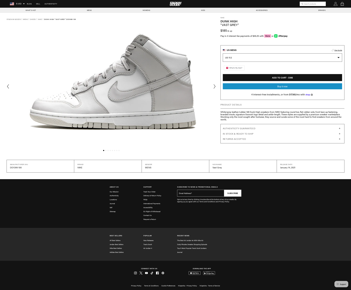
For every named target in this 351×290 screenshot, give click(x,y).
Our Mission (114, 191)
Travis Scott (147, 244)
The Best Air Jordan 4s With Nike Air (190, 240)
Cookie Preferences (168, 285)
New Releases (148, 240)
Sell (38, 3)
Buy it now (282, 86)
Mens (25, 19)
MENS (89, 10)
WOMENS (146, 10)
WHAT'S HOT (31, 10)
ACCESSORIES (262, 10)
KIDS (203, 10)
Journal (112, 203)
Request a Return (149, 219)
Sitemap (113, 211)
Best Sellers (116, 235)
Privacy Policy (136, 285)
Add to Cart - (282, 77)
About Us (114, 187)
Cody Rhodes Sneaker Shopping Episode (192, 244)
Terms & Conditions (151, 285)
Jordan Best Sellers (116, 244)
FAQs (145, 199)
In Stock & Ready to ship (238, 133)
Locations (113, 199)
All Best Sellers (115, 240)
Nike (40, 19)
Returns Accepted (234, 138)
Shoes (33, 19)
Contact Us (147, 215)
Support (147, 187)
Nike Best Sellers (116, 248)
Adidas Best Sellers (117, 252)
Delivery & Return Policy (152, 195)
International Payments (151, 203)
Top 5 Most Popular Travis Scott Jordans (191, 248)
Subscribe (232, 193)
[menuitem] (29, 3)
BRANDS (321, 10)
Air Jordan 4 (147, 248)
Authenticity (51, 3)
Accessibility (148, 207)
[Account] (335, 4)
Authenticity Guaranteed (239, 128)
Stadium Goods (14, 19)
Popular (147, 235)
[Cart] (342, 4)
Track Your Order (149, 191)
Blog (29, 3)
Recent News (183, 235)
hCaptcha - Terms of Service (210, 285)
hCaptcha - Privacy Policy (187, 285)
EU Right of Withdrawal (151, 211)
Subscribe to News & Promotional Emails (197, 187)
